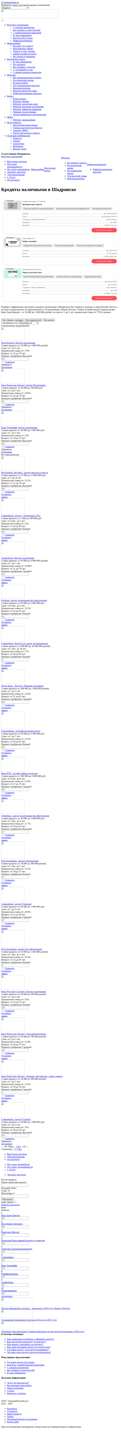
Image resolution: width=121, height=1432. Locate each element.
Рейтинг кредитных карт (25, 104)
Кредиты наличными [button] (17, 25)
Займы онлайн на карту (25, 54)
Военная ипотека (21, 88)
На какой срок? (9, 1188)
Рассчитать (7, 1199)
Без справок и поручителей (26, 30)
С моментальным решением (27, 33)
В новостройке (20, 83)
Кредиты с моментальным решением (25, 1365)
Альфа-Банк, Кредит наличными (17, 558)
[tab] (60, 1179)
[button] (60, 1179)
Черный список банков (24, 112)
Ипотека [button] (11, 75)
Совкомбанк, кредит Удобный (16, 904)
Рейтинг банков (21, 101)
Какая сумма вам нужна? (13, 1182)
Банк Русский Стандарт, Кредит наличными (23, 991)
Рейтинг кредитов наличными (28, 106)
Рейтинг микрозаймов (24, 120)
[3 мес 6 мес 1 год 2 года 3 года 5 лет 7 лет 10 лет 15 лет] (5, 1190)
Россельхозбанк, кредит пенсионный (19, 861)
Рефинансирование (22, 40)
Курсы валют (19, 98)
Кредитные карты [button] (16, 59)
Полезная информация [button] (18, 135)
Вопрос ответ (20, 149)
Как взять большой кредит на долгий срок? (29, 1347)
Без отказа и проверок (24, 56)
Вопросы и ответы (16, 1393)
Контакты (12, 1408)
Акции (16, 141)
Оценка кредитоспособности (27, 128)
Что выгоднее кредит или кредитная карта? (29, 1352)
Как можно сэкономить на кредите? (25, 1344)
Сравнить (9, 362)
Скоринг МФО (20, 130)
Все (20, 1149)
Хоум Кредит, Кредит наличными (18, 343)
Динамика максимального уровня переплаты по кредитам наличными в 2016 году (42, 1331)
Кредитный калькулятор (25, 125)
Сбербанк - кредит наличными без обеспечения (25, 816)
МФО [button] (10, 117)
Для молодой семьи (77, 176)
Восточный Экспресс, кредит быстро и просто (24, 472)
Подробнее (6, 367)
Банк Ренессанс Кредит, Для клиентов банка (23, 1034)
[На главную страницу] (10, 2)
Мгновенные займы (23, 48)
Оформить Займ (104, 261)
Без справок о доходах (24, 67)
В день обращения (22, 35)
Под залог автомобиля (18, 169)
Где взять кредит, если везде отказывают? (28, 1349)
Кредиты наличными (12, 156)
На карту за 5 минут (23, 46)
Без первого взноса (76, 163)
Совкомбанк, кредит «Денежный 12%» (20, 515)
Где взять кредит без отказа (20, 1362)
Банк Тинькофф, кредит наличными (19, 427)
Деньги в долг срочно (24, 51)
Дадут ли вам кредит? (18, 1383)
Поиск (10, 1416)
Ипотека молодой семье (25, 91)
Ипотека (65, 158)
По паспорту (19, 64)
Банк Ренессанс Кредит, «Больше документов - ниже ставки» (32, 1076)
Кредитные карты (50, 169)
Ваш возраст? (8, 1193)
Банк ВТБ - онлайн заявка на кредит (19, 773)
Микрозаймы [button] (13, 43)
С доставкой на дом (23, 69)
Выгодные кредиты (17, 161)
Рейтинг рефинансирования (27, 109)
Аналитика (18, 143)
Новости (17, 138)
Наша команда (14, 1414)
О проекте (12, 1411)
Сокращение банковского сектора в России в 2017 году (29, 1320)
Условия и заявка (6, 495)
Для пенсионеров (16, 174)
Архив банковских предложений (29, 114)
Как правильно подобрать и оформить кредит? (30, 1339)
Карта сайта (13, 1422)
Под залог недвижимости (14, 165)
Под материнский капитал (26, 85)
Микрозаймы (37, 169)
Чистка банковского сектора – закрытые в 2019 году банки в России (35, 1308)
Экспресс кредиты (16, 172)
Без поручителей (33, 320)
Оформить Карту (104, 230)
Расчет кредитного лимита (26, 133)
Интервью (18, 146)
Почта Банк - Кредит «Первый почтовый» (22, 686)
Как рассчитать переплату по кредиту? (26, 1342)
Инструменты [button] (14, 122)
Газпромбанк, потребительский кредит (20, 731)
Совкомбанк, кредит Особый (15, 1119)
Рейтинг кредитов (10, 1205)
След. (18, 1146)
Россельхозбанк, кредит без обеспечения (21, 949)
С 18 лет (11, 177)
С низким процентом (23, 27)
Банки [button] (10, 96)
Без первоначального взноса (27, 77)
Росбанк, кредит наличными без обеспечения (24, 600)
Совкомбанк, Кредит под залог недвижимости (24, 643)
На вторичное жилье (23, 80)
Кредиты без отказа (23, 38)
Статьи (10, 1390)
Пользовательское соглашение (22, 1419)
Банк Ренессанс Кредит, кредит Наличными (23, 385)
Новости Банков (15, 1388)
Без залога (49, 320)
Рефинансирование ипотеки (27, 93)
